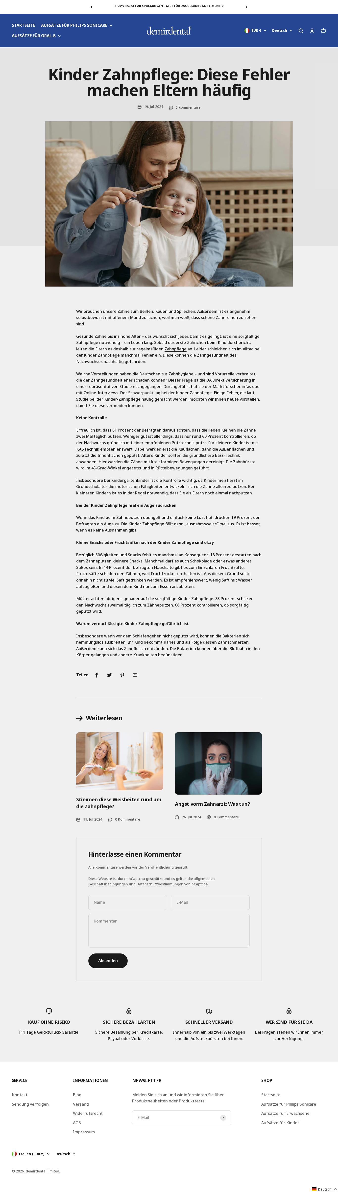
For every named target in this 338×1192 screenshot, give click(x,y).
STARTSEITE (23, 25)
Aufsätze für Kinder (280, 1122)
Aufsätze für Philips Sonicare (288, 1104)
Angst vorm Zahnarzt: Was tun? (212, 804)
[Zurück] (91, 6)
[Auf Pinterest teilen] (122, 675)
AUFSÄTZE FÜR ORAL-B (34, 35)
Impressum (84, 1132)
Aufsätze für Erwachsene (285, 1113)
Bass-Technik (227, 455)
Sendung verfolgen (30, 1104)
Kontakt (19, 1094)
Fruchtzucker (163, 573)
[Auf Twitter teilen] (109, 675)
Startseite (271, 1094)
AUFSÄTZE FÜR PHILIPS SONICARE (74, 25)
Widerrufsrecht (88, 1113)
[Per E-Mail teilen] (135, 675)
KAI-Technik (87, 449)
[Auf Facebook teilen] (96, 675)
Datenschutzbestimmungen (160, 884)
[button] (324, 1189)
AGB (77, 1122)
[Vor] (247, 6)
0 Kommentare (187, 107)
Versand (81, 1104)
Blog (77, 1094)
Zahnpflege (176, 349)
